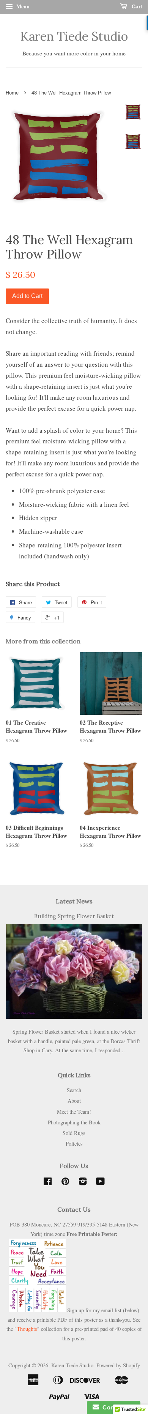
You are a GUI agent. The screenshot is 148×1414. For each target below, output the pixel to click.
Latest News (74, 901)
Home (12, 93)
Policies (74, 1143)
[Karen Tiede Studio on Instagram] (83, 1182)
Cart (136, 6)
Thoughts (27, 1328)
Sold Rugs (74, 1133)
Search (74, 1090)
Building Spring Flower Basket (74, 916)
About (74, 1100)
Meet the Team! (74, 1111)
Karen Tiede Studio (74, 36)
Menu (22, 6)
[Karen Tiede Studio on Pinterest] (65, 1182)
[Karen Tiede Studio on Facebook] (47, 1182)
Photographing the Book (74, 1122)
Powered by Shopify (118, 1365)
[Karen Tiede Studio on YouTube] (100, 1182)
